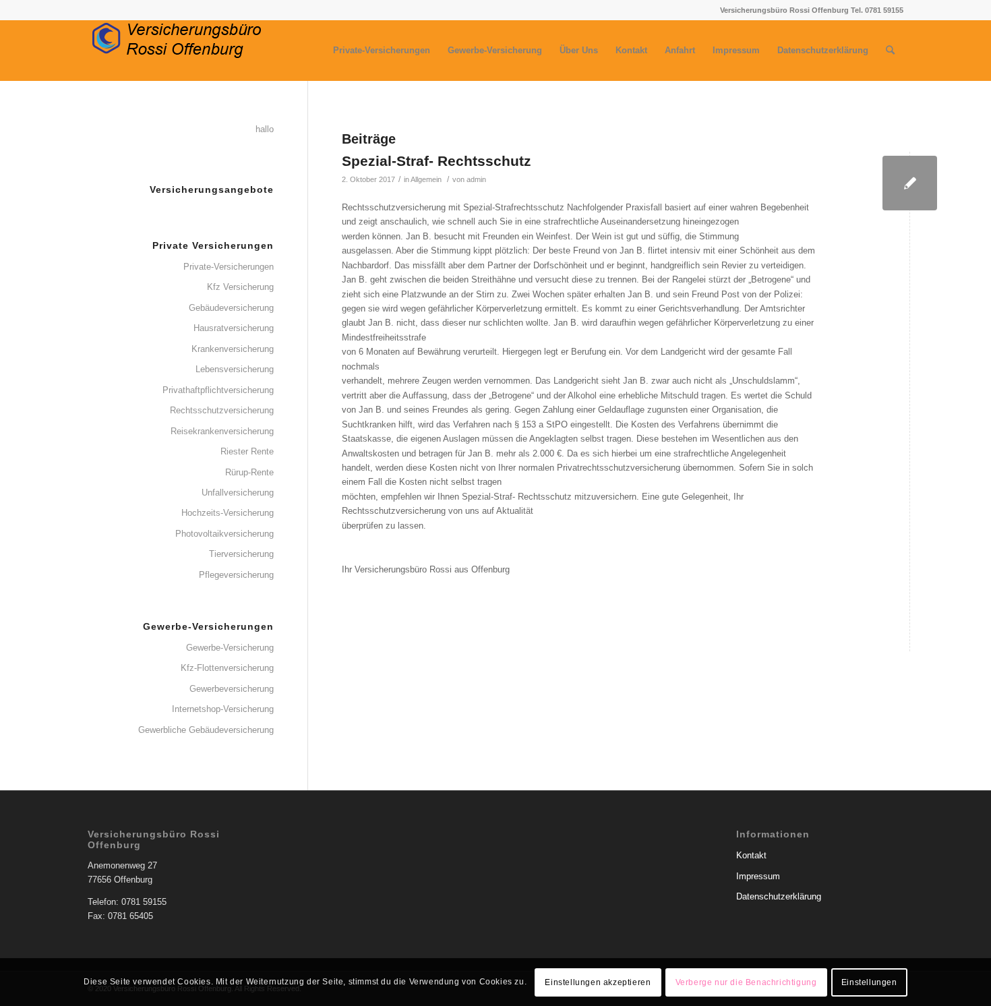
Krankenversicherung (232, 349)
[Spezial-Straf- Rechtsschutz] (909, 183)
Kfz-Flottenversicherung (227, 668)
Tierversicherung (241, 554)
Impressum (758, 876)
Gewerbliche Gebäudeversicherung (206, 730)
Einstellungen (869, 982)
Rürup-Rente (249, 472)
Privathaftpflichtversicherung (218, 390)
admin (476, 179)
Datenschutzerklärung (778, 896)
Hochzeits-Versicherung (227, 513)
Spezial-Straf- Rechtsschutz (436, 161)
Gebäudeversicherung (231, 308)
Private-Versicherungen (228, 267)
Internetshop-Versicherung (223, 709)
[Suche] (890, 50)
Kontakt (751, 855)
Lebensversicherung (235, 369)
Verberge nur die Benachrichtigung (746, 982)
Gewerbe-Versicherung (230, 648)
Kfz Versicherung (240, 287)
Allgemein (426, 179)
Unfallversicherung (238, 492)
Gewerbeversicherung (231, 689)
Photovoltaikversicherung (224, 534)
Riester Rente (247, 451)
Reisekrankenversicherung (222, 431)
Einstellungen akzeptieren (598, 982)
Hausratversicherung (233, 328)
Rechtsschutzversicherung (222, 410)
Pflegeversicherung (236, 575)
